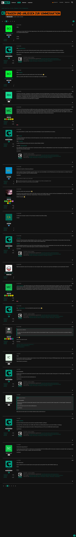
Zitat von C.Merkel (22, 329)
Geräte (59, 59)
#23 (72, 70)
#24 (72, 91)
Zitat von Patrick (22, 397)
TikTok (50, 61)
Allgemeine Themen (32, 316)
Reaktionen (5, 60)
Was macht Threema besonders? (23, 345)
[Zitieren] (72, 41)
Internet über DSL (54, 59)
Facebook (36, 61)
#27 (72, 166)
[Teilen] (73, 21)
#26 (72, 129)
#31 (72, 264)
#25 (72, 107)
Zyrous (37, 180)
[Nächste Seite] (14, 21)
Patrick (21, 72)
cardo (21, 135)
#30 (72, 235)
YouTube (46, 61)
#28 (72, 189)
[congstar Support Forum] (6, 2)
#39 (72, 444)
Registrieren (67, 2)
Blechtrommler (20, 285)
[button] (55, 2)
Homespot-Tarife (50, 316)
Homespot (48, 59)
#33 (72, 305)
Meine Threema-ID (20, 346)
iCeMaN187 (21, 420)
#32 (72, 283)
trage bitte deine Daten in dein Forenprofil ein (50, 315)
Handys (61, 316)
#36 (72, 369)
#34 (72, 326)
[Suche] (72, 2)
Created (30, 61)
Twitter (48, 317)
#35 (72, 353)
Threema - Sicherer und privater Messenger (25, 344)
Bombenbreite (22, 48)
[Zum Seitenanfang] (74, 535)
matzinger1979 (24, 145)
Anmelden (61, 2)
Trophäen (5, 39)
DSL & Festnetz (57, 316)
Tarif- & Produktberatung (41, 59)
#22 (72, 46)
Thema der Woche (32, 317)
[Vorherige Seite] (2, 21)
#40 (72, 460)
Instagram (41, 61)
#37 (72, 394)
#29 (72, 213)
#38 (72, 418)
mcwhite (21, 141)
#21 (72, 24)
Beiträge (5, 40)
